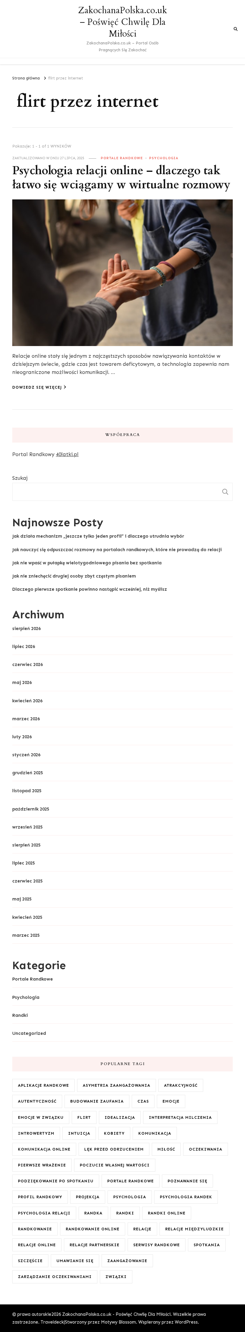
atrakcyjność (180, 1085)
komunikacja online (44, 1149)
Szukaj (19, 478)
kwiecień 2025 (27, 917)
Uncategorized (29, 1033)
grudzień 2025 (27, 772)
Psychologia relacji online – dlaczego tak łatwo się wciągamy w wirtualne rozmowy (121, 178)
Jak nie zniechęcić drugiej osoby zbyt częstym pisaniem (74, 576)
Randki (20, 1015)
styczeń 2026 (26, 754)
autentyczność (37, 1101)
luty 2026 (22, 736)
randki (125, 1213)
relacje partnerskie (95, 1245)
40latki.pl (67, 454)
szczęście (30, 1261)
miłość (166, 1149)
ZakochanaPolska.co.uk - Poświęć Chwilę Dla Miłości (116, 1314)
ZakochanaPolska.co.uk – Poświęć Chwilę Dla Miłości (122, 22)
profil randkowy (40, 1197)
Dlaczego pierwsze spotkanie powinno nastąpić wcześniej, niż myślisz (89, 589)
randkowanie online (93, 1229)
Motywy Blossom (118, 1322)
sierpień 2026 (26, 628)
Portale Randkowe (122, 158)
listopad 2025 (27, 790)
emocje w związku (41, 1117)
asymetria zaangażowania (116, 1085)
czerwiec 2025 (27, 881)
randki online (167, 1213)
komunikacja (154, 1133)
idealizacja (120, 1117)
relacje (142, 1229)
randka (93, 1213)
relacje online (37, 1245)
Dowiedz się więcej (37, 387)
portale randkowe (130, 1181)
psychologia (129, 1197)
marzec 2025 (26, 935)
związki (116, 1276)
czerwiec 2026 (27, 664)
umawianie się (75, 1261)
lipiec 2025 (23, 863)
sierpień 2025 (26, 845)
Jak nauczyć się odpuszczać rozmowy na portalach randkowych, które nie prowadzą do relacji (117, 549)
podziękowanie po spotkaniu (56, 1181)
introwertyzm (36, 1133)
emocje (171, 1101)
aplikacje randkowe (43, 1085)
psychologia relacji (44, 1213)
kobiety (114, 1133)
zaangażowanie (127, 1261)
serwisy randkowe (156, 1245)
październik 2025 (30, 809)
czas (143, 1101)
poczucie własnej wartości (115, 1165)
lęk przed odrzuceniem (114, 1149)
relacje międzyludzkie (194, 1229)
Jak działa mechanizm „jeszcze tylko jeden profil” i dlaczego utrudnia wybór (98, 536)
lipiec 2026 (23, 646)
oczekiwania (205, 1149)
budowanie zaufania (97, 1101)
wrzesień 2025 (27, 827)
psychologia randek (186, 1197)
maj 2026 (22, 682)
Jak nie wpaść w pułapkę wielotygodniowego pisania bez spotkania (87, 563)
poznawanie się (187, 1181)
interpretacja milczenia (180, 1117)
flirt (84, 1117)
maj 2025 (22, 899)
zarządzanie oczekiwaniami (55, 1276)
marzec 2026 (26, 718)
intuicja (79, 1133)
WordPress (186, 1322)
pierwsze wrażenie (42, 1165)
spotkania (207, 1245)
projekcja (87, 1197)
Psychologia (163, 158)
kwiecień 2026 (27, 700)
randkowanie (35, 1229)
